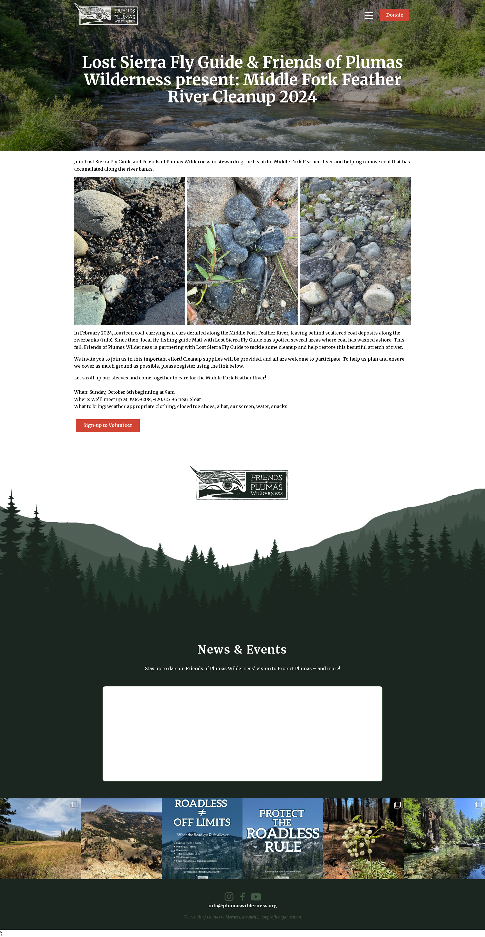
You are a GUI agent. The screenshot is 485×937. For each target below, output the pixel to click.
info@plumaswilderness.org (242, 905)
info (106, 340)
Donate (394, 15)
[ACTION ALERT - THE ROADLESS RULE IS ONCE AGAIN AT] (282, 838)
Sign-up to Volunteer (107, 425)
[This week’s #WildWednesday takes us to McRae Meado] (40, 838)
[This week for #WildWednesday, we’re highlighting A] (363, 838)
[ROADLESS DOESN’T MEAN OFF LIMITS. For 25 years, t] (202, 838)
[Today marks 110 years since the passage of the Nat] (121, 838)
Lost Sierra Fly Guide (238, 340)
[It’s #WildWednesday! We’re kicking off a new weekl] (444, 838)
